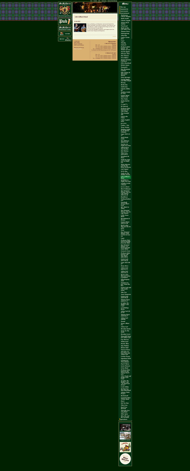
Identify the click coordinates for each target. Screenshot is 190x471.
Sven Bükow (124, 57)
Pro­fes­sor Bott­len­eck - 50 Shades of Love (125, 48)
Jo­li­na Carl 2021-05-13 (124, 271)
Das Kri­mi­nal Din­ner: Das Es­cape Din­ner (126, 212)
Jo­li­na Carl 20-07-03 (125, 311)
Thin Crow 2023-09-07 (124, 153)
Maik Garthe (125, 18)
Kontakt (95, 0)
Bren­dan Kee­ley (126, 329)
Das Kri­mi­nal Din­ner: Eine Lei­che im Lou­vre (125, 234)
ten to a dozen (125, 187)
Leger (122, 41)
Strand (123, 321)
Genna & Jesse (125, 251)
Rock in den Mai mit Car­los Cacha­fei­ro (125, 276)
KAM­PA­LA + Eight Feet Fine (126, 180)
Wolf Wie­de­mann (125, 138)
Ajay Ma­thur (125, 345)
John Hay (124, 35)
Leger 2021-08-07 (125, 263)
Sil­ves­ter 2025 (125, 53)
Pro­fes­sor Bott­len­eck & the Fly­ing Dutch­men (125, 372)
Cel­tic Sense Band (124, 215)
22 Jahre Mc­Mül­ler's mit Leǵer (125, 304)
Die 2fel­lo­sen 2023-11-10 (125, 141)
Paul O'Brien (125, 364)
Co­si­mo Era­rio (125, 356)
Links (99, 0)
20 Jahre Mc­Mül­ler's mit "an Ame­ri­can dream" (125, 383)
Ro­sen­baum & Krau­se (125, 219)
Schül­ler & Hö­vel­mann (126, 184)
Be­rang (123, 82)
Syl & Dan (124, 171)
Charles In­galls (125, 20)
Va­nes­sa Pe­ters (125, 349)
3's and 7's (124, 104)
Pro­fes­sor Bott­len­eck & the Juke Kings (125, 109)
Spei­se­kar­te (123, 419)
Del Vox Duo (125, 403)
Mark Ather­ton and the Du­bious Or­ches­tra (126, 166)
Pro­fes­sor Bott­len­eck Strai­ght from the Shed (125, 241)
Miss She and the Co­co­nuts (125, 416)
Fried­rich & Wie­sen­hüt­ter (125, 361)
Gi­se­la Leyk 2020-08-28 (124, 296)
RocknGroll (124, 395)
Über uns (123, 7)
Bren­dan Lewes (125, 334)
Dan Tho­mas (125, 55)
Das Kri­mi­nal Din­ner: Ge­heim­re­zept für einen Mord (125, 247)
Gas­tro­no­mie (124, 11)
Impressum (104, 0)
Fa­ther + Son (125, 125)
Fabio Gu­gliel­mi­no (125, 120)
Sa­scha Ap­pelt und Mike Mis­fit (126, 79)
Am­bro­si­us (124, 87)
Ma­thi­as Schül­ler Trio (125, 92)
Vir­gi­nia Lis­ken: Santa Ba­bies (125, 284)
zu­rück (114, 36)
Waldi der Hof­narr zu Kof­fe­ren (125, 161)
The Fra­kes (124, 99)
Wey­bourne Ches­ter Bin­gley (126, 15)
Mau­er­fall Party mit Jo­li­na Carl (126, 336)
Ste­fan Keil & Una (125, 101)
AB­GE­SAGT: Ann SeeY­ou (125, 148)
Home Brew (124, 266)
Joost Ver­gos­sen (126, 294)
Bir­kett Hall (124, 347)
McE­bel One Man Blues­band (126, 389)
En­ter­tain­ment (124, 13)
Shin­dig (123, 43)
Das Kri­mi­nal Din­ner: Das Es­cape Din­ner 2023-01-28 (126, 193)
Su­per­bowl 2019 (126, 358)
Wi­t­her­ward (124, 341)
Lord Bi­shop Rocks (125, 308)
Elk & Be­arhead (126, 63)
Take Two (124, 292)
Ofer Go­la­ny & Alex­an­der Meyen (125, 74)
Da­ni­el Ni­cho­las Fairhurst (126, 60)
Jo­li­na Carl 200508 (124, 318)
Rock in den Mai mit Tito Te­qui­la (126, 226)
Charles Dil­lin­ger (125, 89)
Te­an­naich (124, 67)
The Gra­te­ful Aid (125, 113)
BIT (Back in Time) (125, 207)
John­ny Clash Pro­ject (125, 392)
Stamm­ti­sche (124, 9)
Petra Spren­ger (125, 77)
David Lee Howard (124, 407)
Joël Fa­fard (124, 169)
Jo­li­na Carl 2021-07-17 (124, 268)
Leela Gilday (125, 387)
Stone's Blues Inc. (125, 323)
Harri (122, 401)
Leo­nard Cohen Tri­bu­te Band (125, 398)
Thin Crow (124, 405)
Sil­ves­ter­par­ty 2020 (125, 280)
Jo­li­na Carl (124, 327)
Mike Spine (124, 414)
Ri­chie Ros (124, 85)
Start (91, 0)
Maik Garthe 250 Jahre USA (125, 28)
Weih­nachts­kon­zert (126, 199)
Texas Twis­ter (125, 127)
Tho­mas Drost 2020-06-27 (125, 315)
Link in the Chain (124, 117)
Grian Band (124, 368)
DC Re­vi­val (124, 106)
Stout (122, 230)
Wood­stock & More (125, 157)
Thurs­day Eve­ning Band (125, 411)
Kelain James (125, 65)
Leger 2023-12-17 (125, 134)
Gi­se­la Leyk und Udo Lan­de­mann (126, 289)
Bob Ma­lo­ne (124, 151)
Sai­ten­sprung (125, 33)
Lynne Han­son (125, 366)
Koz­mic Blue (125, 343)
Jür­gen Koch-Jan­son (125, 23)
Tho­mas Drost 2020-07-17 (125, 300)
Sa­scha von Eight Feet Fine (126, 144)
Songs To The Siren (125, 331)
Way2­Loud (124, 26)
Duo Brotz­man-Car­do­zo (125, 69)
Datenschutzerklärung (112, 0)
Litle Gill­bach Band (125, 177)
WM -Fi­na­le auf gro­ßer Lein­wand (126, 377)
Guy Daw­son (125, 339)
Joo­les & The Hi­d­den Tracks (125, 173)
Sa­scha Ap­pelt (125, 51)
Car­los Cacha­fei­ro (125, 38)
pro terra (123, 123)
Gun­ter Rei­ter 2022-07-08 (125, 222)
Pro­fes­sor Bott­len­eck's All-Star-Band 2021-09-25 (125, 255)
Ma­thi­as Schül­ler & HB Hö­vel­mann (125, 130)
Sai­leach (123, 45)
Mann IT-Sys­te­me (78, 48)
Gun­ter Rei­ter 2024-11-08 (125, 96)
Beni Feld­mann (126, 189)
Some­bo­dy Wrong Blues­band (125, 203)
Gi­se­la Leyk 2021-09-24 (124, 259)
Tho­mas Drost (125, 31)
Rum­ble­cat (124, 197)
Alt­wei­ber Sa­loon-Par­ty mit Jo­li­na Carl (125, 353)
